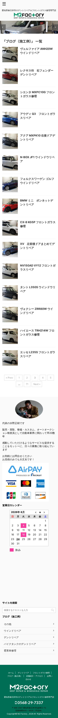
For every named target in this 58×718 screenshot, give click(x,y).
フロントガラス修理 (41, 673)
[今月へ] (40, 512)
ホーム (11, 673)
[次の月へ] (45, 512)
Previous (3, 27)
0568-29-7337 (30, 702)
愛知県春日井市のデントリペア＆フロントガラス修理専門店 (29, 697)
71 (27, 384)
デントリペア (23, 673)
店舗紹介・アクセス (34, 676)
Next (55, 27)
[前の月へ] (34, 512)
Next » (36, 384)
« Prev (9, 377)
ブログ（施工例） (14, 676)
